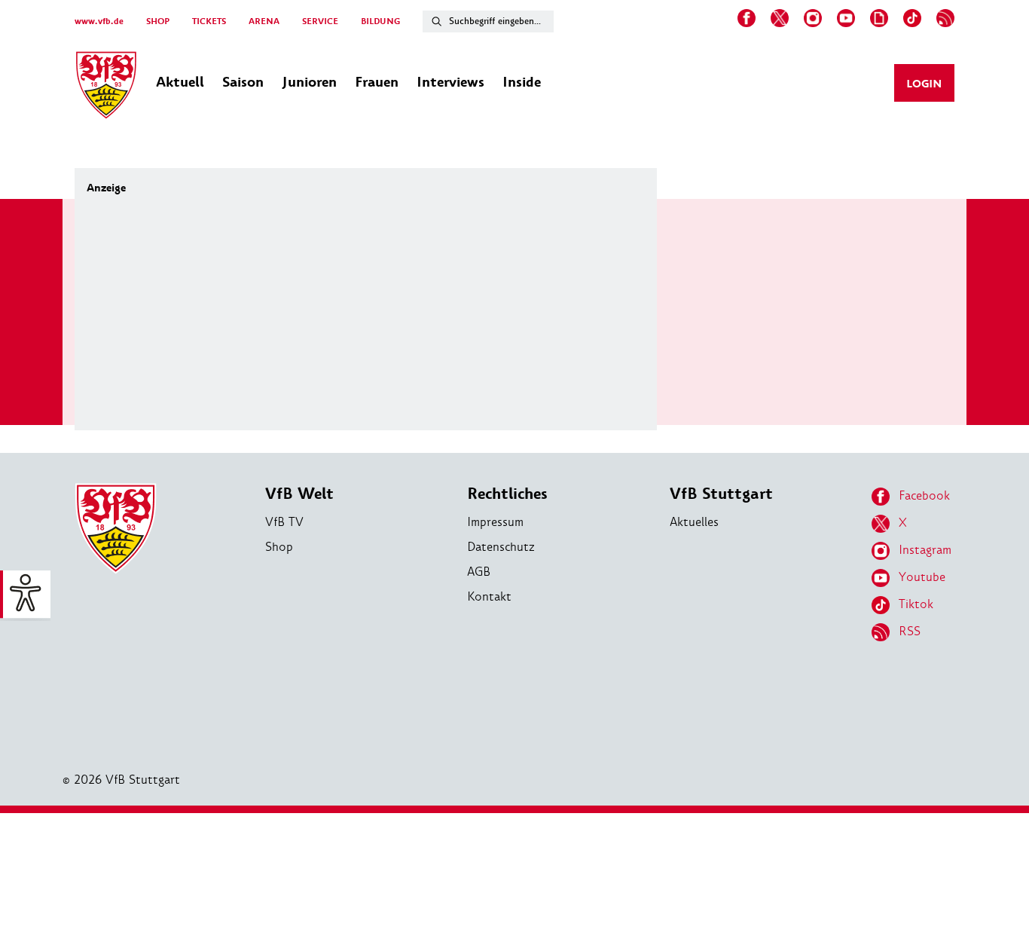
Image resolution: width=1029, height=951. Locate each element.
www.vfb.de (99, 21)
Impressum (495, 522)
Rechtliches (507, 494)
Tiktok (916, 604)
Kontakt (489, 596)
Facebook (924, 495)
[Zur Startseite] (106, 87)
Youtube (922, 577)
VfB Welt (299, 494)
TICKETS (209, 21)
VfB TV (284, 522)
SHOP (157, 21)
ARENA (264, 21)
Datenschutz (501, 547)
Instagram (925, 550)
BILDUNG (380, 21)
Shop (279, 547)
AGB (478, 571)
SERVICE (320, 21)
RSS (910, 631)
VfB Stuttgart (721, 494)
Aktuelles (694, 522)
